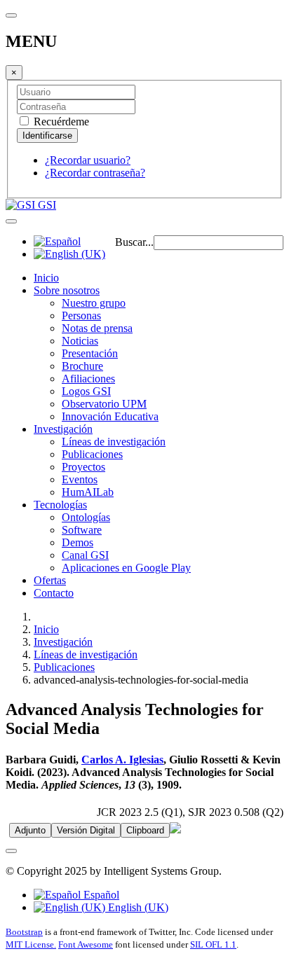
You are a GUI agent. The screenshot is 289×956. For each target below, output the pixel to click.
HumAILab (88, 492)
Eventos (80, 479)
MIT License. (31, 944)
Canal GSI (85, 555)
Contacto (54, 593)
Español (100, 895)
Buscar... (134, 242)
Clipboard (145, 830)
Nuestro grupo (94, 303)
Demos (77, 542)
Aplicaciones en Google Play (126, 568)
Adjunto (30, 830)
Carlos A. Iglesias (122, 760)
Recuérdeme (60, 121)
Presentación (90, 353)
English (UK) (136, 907)
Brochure (82, 366)
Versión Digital (86, 830)
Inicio (46, 278)
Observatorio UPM (104, 404)
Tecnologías (60, 505)
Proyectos (83, 467)
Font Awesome (85, 944)
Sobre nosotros (67, 290)
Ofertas (50, 580)
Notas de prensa (97, 328)
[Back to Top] (11, 851)
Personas (81, 315)
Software (82, 530)
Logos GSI (86, 391)
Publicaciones (92, 454)
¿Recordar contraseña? (95, 173)
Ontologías (86, 517)
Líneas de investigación (114, 442)
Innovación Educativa (110, 416)
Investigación (63, 429)
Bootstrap (24, 932)
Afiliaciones (88, 379)
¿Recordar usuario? (87, 160)
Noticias (80, 341)
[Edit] (175, 830)
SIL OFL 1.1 (213, 944)
